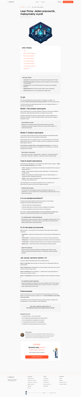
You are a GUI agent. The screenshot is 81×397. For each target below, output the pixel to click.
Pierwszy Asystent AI (47, 384)
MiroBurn (44, 392)
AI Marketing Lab (30, 378)
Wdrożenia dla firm (31, 384)
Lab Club (29, 388)
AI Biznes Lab (11, 2)
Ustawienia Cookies (62, 382)
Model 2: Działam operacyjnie (28, 55)
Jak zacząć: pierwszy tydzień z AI (29, 66)
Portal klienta (45, 378)
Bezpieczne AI (45, 380)
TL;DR (24, 50)
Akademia (29, 386)
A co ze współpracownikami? (28, 60)
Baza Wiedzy (22, 7)
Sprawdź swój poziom (68, 1)
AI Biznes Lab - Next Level (32, 382)
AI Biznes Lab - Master (32, 380)
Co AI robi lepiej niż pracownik (28, 63)
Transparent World (52, 392)
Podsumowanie (26, 68)
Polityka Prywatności (63, 384)
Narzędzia (43, 1)
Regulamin (61, 380)
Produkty (37, 1)
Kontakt (60, 378)
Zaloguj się (59, 1)
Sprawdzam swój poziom (37, 356)
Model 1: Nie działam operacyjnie (29, 53)
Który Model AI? (46, 382)
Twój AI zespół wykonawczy (28, 58)
